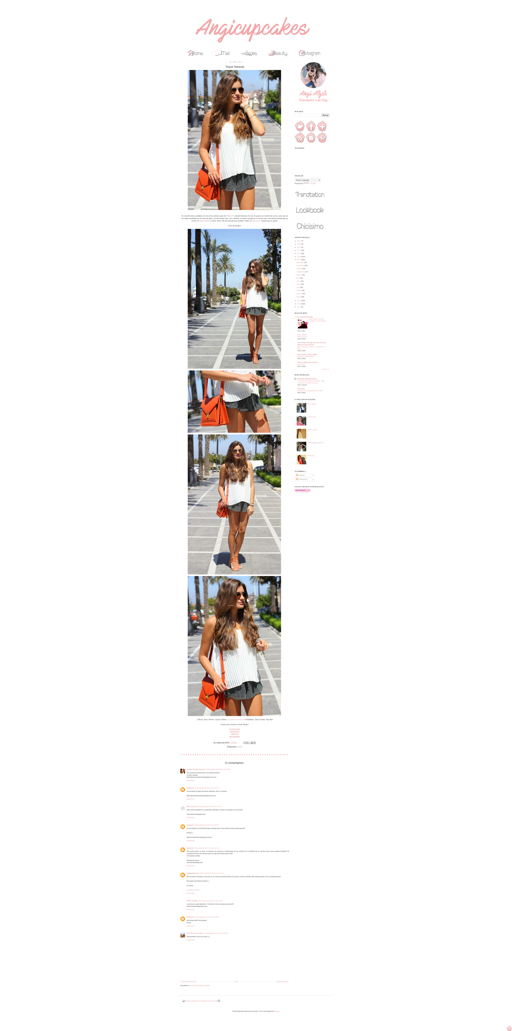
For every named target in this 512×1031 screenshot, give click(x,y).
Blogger (277, 1011)
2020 (299, 244)
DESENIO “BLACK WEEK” (306, 356)
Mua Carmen (191, 806)
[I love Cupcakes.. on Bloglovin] (303, 492)
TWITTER (235, 734)
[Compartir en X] (249, 742)
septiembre (301, 272)
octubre (299, 269)
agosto (299, 275)
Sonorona (301, 389)
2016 (299, 253)
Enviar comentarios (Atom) (200, 985)
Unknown (190, 788)
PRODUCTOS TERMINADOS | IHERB (310, 391)
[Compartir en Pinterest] (254, 742)
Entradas (301, 475)
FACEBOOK (234, 732)
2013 (299, 301)
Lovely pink (312, 417)
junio (299, 281)
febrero (299, 294)
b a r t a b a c (302, 335)
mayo (299, 284)
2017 (299, 250)
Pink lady (311, 456)
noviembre (301, 265)
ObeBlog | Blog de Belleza (307, 379)
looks (239, 747)
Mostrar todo (325, 369)
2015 (299, 257)
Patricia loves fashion (195, 933)
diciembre (300, 262)
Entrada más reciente (188, 982)
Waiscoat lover (302, 337)
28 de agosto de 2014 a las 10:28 (218, 769)
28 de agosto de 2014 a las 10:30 (207, 788)
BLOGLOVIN (235, 729)
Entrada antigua (282, 982)
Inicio (237, 982)
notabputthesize (193, 873)
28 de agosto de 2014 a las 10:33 (209, 806)
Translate (312, 183)
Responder (191, 780)
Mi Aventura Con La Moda (307, 354)
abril (298, 287)
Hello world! (301, 364)
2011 (299, 307)
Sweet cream (312, 430)
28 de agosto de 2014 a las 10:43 (207, 825)
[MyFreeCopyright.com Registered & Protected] (200, 1001)
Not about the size (193, 890)
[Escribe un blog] (247, 742)
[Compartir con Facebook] (252, 742)
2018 (299, 247)
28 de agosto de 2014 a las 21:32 (207, 848)
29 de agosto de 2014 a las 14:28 (210, 901)
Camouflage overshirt (315, 443)
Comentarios (302, 479)
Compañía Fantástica (236, 720)
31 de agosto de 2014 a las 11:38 (216, 933)
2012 (299, 304)
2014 (299, 260)
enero (299, 297)
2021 (299, 241)
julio (298, 278)
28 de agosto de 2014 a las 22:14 (212, 873)
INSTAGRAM (234, 737)
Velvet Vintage (192, 901)
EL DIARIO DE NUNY (305, 317)
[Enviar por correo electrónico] (244, 742)
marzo (299, 290)
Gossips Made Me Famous (307, 362)
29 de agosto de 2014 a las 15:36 (207, 917)
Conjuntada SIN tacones (196, 769)
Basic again (312, 404)
